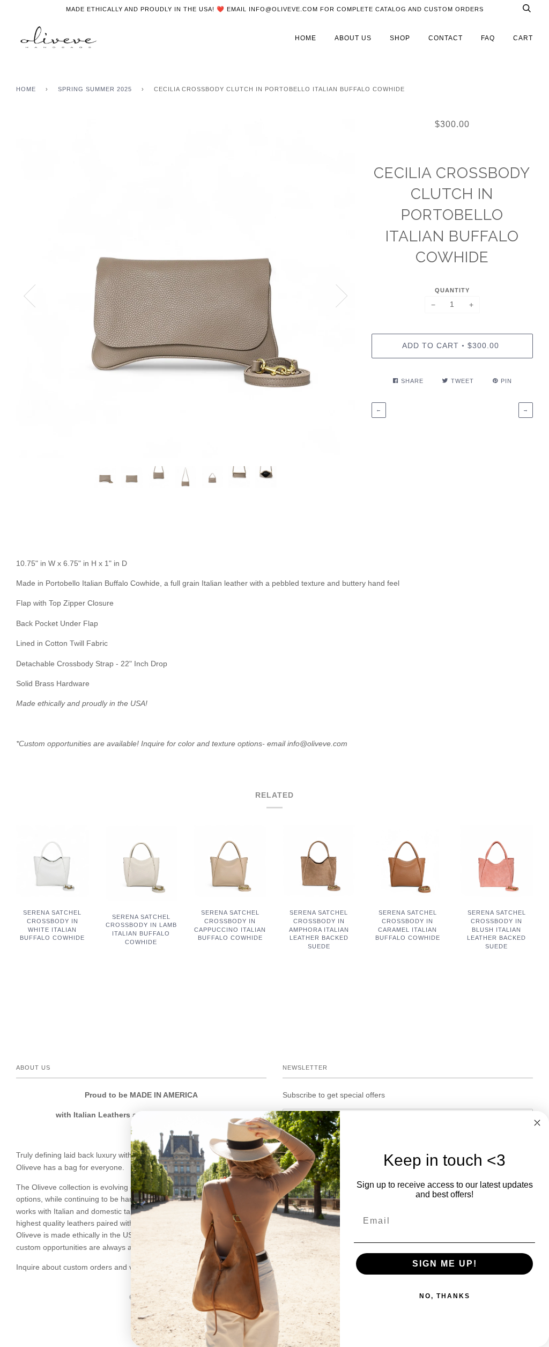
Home (26, 89)
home (305, 38)
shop (400, 38)
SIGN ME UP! (444, 1263)
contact (445, 38)
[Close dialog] (537, 1122)
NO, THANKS (444, 1296)
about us (353, 38)
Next (342, 296)
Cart (523, 38)
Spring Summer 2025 (95, 89)
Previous (29, 296)
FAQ (488, 38)
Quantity (452, 290)
